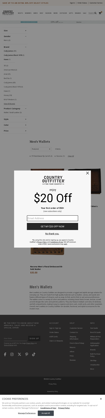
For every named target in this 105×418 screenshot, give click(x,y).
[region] (52, 406)
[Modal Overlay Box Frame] (52, 209)
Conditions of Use (48, 408)
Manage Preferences (26, 413)
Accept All (46, 413)
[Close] (101, 399)
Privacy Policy (64, 408)
